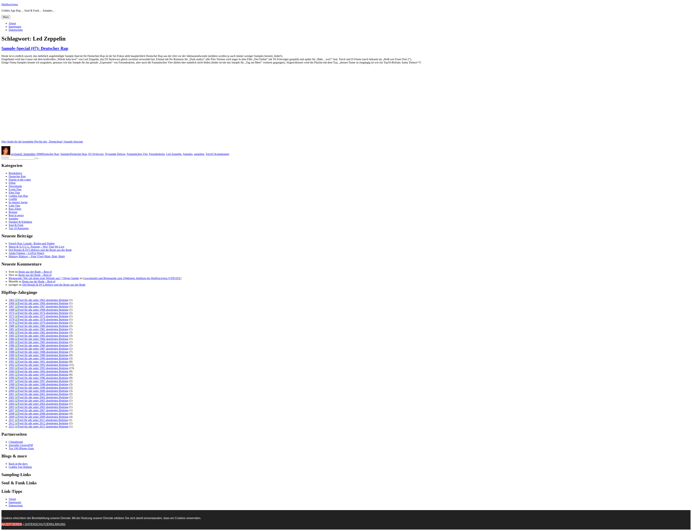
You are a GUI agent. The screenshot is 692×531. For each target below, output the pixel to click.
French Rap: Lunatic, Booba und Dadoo (32, 243)
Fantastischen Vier (137, 154)
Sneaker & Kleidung (20, 221)
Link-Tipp (14, 205)
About (12, 23)
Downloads (15, 186)
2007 (11, 410)
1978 (11, 319)
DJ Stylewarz (96, 154)
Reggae (13, 212)
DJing (12, 182)
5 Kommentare (220, 154)
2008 (11, 413)
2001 (11, 394)
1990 (11, 358)
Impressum (15, 26)
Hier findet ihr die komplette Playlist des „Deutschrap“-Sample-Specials (42, 141)
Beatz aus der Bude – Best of (35, 271)
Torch (209, 154)
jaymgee (16, 154)
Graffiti (13, 199)
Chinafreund (16, 441)
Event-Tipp (15, 189)
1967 (11, 306)
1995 (11, 374)
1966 (11, 303)
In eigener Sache (18, 202)
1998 (11, 384)
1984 (11, 338)
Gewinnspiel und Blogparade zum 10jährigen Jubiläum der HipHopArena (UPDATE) (132, 278)
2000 (11, 390)
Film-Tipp (14, 192)
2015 (11, 426)
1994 (11, 371)
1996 (11, 377)
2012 (11, 423)
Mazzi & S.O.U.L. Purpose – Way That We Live (36, 246)
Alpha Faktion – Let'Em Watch (26, 253)
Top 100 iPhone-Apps (21, 448)
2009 (11, 416)
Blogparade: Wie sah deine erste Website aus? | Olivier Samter (44, 278)
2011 (11, 420)
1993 (11, 368)
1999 (11, 387)
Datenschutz (16, 29)
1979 (11, 322)
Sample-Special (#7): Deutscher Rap (34, 48)
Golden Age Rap (18, 195)
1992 (11, 364)
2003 (11, 400)
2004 (11, 403)
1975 (11, 316)
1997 (11, 381)
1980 (11, 326)
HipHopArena (9, 4)
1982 (11, 332)
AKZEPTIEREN (11, 524)
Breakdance (15, 173)
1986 (11, 345)
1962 (11, 300)
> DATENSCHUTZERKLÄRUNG (44, 524)
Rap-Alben (15, 208)
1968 (11, 309)
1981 (11, 329)
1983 (11, 335)
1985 (11, 342)
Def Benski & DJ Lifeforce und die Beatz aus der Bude (40, 249)
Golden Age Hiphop (20, 466)
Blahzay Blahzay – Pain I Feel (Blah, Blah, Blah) (37, 256)
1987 (11, 348)
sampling (199, 154)
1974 (11, 313)
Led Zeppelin (173, 154)
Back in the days (18, 463)
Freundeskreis (157, 154)
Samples (65, 154)
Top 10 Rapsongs (19, 228)
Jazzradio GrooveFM (21, 445)
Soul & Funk (16, 225)
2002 (11, 397)
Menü (6, 17)
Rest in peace (16, 215)
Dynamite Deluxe (115, 154)
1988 (11, 351)
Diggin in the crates (20, 179)
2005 (11, 407)
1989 (11, 355)
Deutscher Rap (50, 154)
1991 (11, 361)
